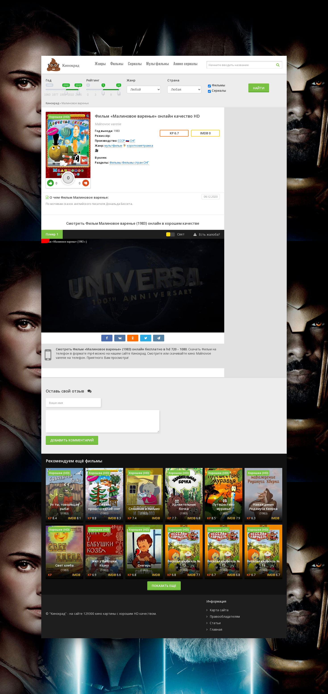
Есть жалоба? (209, 234)
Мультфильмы (157, 63)
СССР (121, 141)
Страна (173, 80)
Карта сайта (219, 610)
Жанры (100, 63)
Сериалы (135, 63)
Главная (216, 629)
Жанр (131, 80)
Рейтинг (92, 80)
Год (49, 80)
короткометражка (140, 145)
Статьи (215, 623)
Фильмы (116, 63)
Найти (258, 88)
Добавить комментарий (72, 440)
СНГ (132, 141)
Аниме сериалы (185, 63)
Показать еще (164, 586)
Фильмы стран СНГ (135, 162)
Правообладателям (225, 616)
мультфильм (113, 145)
